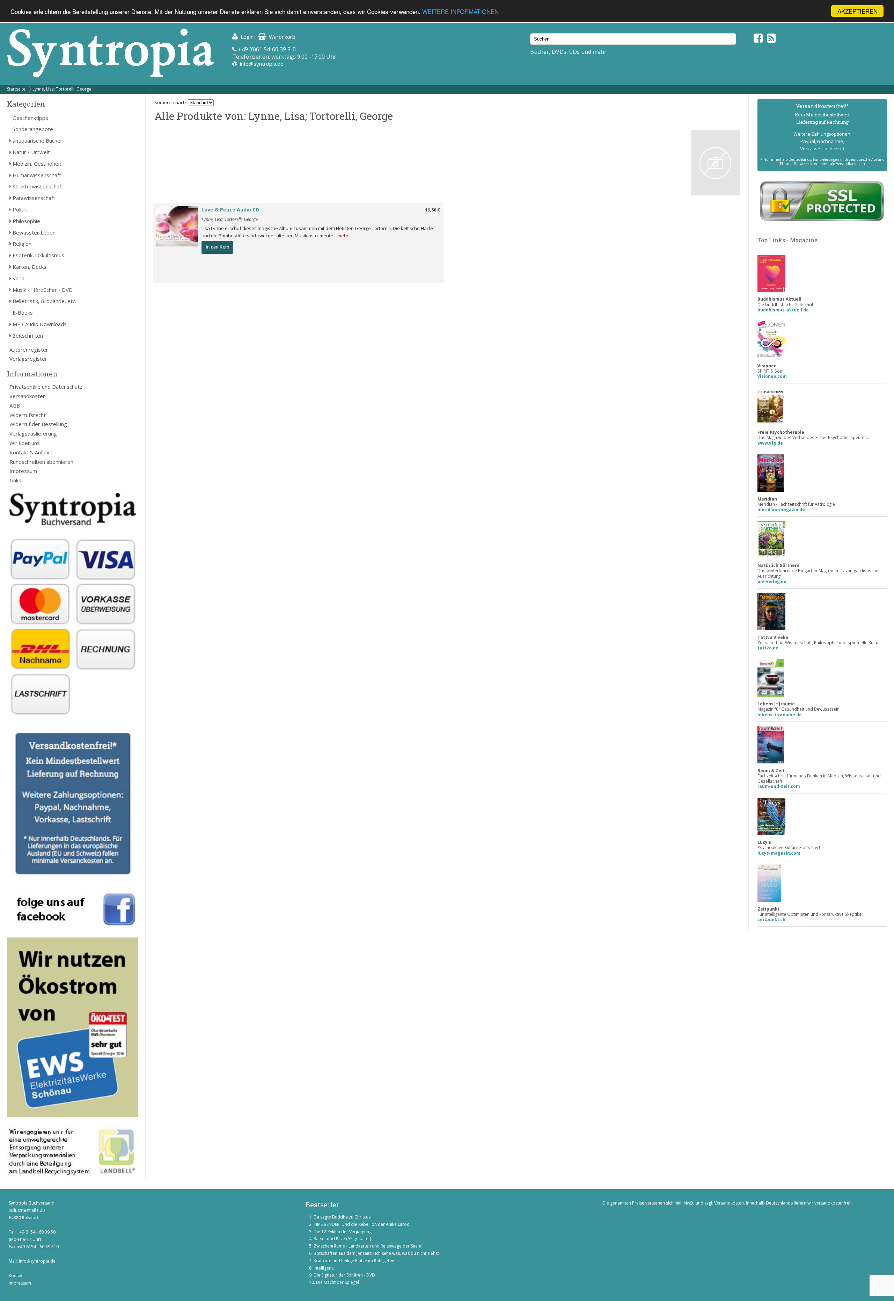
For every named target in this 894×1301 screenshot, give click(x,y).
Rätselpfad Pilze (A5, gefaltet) (342, 1239)
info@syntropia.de (262, 63)
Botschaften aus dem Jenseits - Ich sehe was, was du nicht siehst (376, 1253)
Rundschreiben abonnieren (41, 461)
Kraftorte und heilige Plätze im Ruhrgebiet (355, 1261)
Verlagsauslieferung (33, 433)
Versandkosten (27, 396)
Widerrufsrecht (27, 414)
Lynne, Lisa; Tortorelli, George (61, 89)
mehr (343, 235)
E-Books (23, 312)
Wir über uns (24, 442)
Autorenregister (28, 349)
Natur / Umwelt (31, 152)
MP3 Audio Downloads (40, 324)
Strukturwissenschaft (38, 186)
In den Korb (217, 247)
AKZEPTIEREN (857, 11)
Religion (22, 243)
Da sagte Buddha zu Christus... (344, 1217)
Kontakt (16, 1276)
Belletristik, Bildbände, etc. (44, 300)
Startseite (16, 89)
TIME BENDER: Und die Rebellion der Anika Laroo (362, 1224)
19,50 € (432, 210)
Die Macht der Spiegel (337, 1282)
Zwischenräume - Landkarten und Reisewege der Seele (367, 1246)
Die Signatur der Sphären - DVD (344, 1275)
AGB (14, 405)
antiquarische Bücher (38, 140)
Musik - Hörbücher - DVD (43, 289)
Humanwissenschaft (37, 175)
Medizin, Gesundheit (37, 163)
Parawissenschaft (34, 197)
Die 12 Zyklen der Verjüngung (343, 1232)
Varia (18, 278)
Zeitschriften (28, 335)
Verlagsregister (28, 358)
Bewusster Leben (34, 232)
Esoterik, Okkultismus (38, 255)
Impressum (23, 470)
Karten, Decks (29, 266)
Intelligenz (324, 1268)
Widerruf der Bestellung (38, 424)
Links (15, 480)
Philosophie (26, 220)
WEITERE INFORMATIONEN (460, 11)
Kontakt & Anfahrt (30, 452)
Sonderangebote (33, 128)
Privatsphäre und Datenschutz (45, 386)
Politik (20, 209)
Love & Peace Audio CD (230, 209)
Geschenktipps (30, 117)
